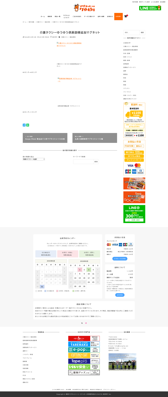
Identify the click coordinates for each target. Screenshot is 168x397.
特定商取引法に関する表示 (81, 389)
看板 (124, 85)
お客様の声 (127, 43)
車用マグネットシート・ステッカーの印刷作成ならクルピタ (84, 394)
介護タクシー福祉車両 (29, 337)
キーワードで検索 (79, 157)
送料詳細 (120, 295)
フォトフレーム (27, 358)
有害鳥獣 (26, 368)
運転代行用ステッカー (130, 99)
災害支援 (26, 365)
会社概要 (163, 2)
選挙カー (25, 351)
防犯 (124, 78)
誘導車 (25, 361)
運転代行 (26, 382)
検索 (96, 162)
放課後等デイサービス (30, 347)
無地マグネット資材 (29, 379)
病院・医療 (126, 60)
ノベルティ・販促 (28, 354)
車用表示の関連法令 (96, 389)
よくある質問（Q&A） (58, 389)
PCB (24, 375)
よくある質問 (155, 2)
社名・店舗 (126, 53)
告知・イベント (127, 57)
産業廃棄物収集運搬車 (130, 50)
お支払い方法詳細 (120, 258)
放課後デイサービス (129, 67)
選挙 (124, 71)
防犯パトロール (27, 372)
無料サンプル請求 (144, 2)
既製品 (125, 74)
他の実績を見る (28, 157)
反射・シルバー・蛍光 (129, 95)
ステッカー (126, 88)
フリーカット (127, 92)
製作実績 (135, 2)
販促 (124, 81)
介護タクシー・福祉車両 (68, 37)
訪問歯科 (126, 64)
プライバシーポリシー (109, 389)
